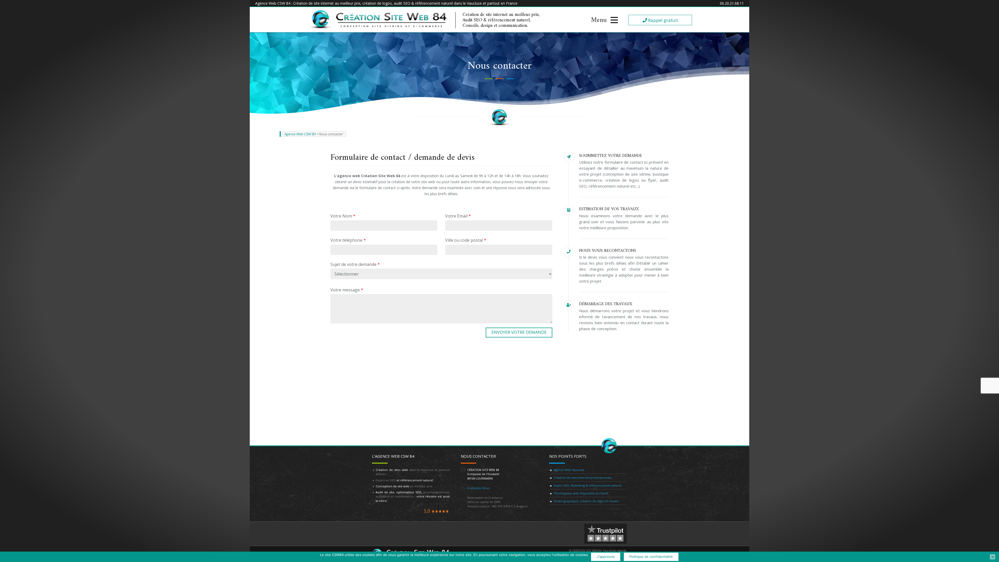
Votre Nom (342, 216)
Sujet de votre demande (355, 264)
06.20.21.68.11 (732, 3)
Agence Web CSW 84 (299, 134)
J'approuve (606, 556)
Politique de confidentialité (651, 556)
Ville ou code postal (465, 240)
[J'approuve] (992, 556)
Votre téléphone (348, 240)
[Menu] (604, 20)
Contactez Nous (478, 488)
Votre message (346, 290)
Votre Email (458, 216)
